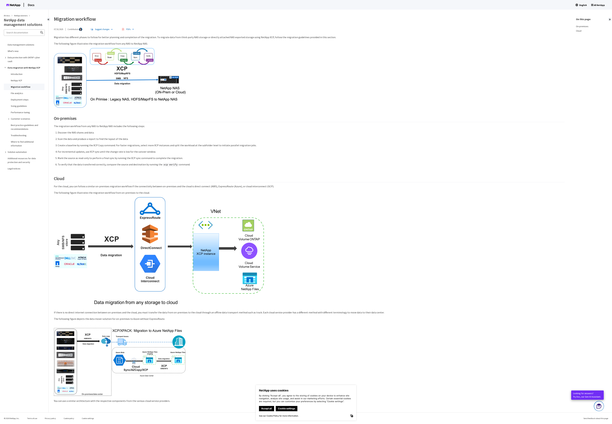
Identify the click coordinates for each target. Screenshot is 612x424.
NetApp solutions (21, 15)
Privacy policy (50, 418)
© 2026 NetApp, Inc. (11, 418)
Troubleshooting (18, 135)
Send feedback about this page (595, 418)
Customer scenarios (20, 118)
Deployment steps (20, 99)
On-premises (582, 26)
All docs (7, 15)
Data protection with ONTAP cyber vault (24, 59)
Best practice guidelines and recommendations (24, 127)
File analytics (17, 93)
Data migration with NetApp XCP (24, 67)
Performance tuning (20, 112)
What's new (13, 51)
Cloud (578, 30)
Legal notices (14, 168)
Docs (31, 5)
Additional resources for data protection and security (22, 160)
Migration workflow (20, 86)
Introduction (16, 74)
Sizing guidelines (19, 106)
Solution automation (17, 152)
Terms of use (32, 418)
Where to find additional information (22, 143)
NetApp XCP (16, 80)
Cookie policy (69, 418)
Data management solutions (21, 44)
